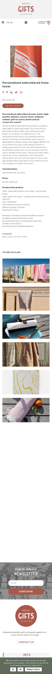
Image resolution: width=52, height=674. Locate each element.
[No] (49, 665)
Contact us (26, 642)
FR (8, 23)
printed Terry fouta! (25, 163)
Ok (13, 669)
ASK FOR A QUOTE (13, 106)
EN (11, 23)
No (20, 669)
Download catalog (42, 22)
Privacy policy (33, 669)
